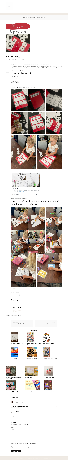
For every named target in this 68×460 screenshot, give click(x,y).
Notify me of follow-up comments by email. (17, 447)
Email (28, 438)
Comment (12, 427)
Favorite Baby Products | (16, 416)
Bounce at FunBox (14, 358)
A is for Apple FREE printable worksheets (19, 406)
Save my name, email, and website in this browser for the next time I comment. (24, 443)
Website (44, 438)
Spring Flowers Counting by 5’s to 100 (52, 391)
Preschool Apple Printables (17, 310)
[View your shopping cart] (61, 14)
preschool (16, 315)
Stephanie (17, 411)
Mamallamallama (8, 59)
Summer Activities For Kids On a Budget (33, 391)
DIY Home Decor (28, 377)
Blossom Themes (42, 458)
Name (12, 438)
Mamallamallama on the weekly (25, 458)
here (17, 81)
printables (19, 315)
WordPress (49, 458)
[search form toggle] (59, 14)
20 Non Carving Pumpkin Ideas (33, 358)
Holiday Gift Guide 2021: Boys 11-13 (50, 358)
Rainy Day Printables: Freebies (17, 343)
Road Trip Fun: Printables (48, 343)
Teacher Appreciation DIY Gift (12, 391)
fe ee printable (8, 315)
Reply (56, 401)
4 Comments (22, 59)
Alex (15, 401)
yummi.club (14, 288)
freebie (12, 315)
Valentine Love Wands (49, 377)
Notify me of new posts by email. (32, 447)
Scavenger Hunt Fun (16, 312)
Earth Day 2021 (15, 311)
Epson (19, 85)
